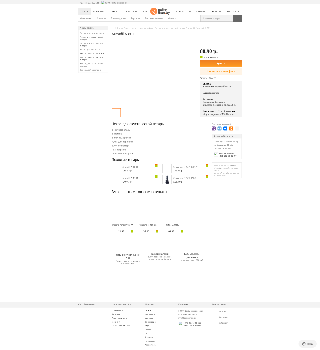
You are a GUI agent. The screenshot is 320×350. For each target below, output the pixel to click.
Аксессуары (233, 11)
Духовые (201, 11)
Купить (220, 63)
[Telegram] (220, 129)
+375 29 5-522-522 (91, 3)
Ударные (115, 11)
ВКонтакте (223, 317)
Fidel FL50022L (172, 225)
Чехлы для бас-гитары (90, 49)
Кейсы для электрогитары (92, 53)
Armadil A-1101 (130, 178)
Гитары (84, 11)
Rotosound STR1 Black (147, 225)
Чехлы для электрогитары (92, 33)
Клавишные (99, 11)
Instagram (223, 323)
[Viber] (214, 129)
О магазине (85, 18)
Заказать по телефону (221, 71)
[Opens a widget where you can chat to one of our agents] (307, 344)
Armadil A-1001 (130, 167)
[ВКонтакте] (225, 129)
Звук (144, 11)
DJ (190, 11)
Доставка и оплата (154, 18)
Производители (118, 18)
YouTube (222, 311)
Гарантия (135, 18)
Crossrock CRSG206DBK (185, 178)
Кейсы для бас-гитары (90, 70)
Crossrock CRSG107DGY (185, 167)
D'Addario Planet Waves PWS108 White (122, 225)
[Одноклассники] (231, 129)
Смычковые (131, 11)
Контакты (101, 18)
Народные (216, 11)
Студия (180, 11)
